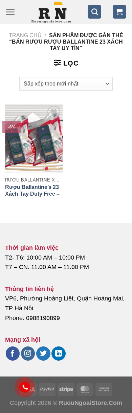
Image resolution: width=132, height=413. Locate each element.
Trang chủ (25, 35)
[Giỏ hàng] (119, 12)
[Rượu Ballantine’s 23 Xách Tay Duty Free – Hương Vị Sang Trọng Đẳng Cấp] (34, 138)
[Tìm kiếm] (94, 12)
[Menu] (10, 11)
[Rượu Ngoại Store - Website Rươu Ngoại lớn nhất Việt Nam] (51, 12)
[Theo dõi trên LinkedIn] (58, 353)
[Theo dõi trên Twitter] (43, 353)
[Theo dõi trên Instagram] (28, 353)
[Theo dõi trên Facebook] (13, 353)
